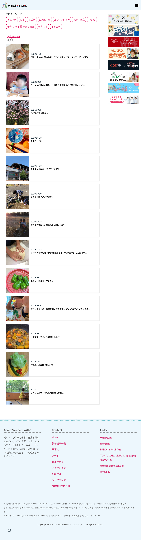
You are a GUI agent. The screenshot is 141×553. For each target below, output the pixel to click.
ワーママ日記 (59, 479)
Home (55, 437)
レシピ (92, 19)
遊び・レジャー (62, 19)
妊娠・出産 (79, 19)
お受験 (32, 19)
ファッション (59, 467)
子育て (55, 449)
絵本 (22, 19)
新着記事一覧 (59, 443)
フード (55, 455)
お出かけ (56, 473)
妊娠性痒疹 (44, 19)
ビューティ (58, 461)
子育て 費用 (13, 26)
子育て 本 (43, 26)
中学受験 (55, 26)
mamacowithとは (61, 485)
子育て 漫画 (28, 26)
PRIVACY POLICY (109, 449)
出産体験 (11, 19)
